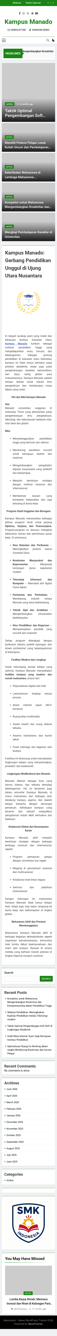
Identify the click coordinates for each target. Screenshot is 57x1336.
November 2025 (14, 1128)
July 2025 (11, 1155)
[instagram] (24, 13)
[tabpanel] (28, 1288)
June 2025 (11, 1161)
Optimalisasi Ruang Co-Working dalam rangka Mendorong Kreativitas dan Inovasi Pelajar (29, 1050)
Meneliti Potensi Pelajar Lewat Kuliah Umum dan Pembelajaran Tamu (26, 147)
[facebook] (20, 13)
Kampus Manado (28, 21)
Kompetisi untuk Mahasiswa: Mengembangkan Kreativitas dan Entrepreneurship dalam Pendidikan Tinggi (29, 1002)
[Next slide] (53, 3)
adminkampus (20, 1308)
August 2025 (13, 1148)
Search (8, 972)
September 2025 (15, 1142)
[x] (28, 13)
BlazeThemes (35, 1323)
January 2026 (13, 1115)
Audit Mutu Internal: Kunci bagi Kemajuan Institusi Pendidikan (13, 4)
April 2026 (11, 1095)
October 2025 (13, 1135)
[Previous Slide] (48, 3)
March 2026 (12, 1102)
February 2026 (13, 1108)
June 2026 (11, 1089)
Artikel (43, 104)
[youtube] (36, 13)
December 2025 (14, 1122)
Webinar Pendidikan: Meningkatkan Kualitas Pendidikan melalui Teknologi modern (27, 1016)
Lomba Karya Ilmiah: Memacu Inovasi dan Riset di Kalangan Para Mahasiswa (29, 1303)
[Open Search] (48, 40)
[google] (32, 13)
